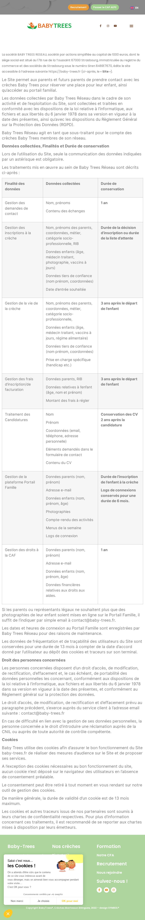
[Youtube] (115, 25)
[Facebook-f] (100, 25)
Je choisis (43, 900)
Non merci (17, 900)
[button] (131, 26)
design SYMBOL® (109, 907)
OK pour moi (70, 900)
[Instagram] (108, 25)
